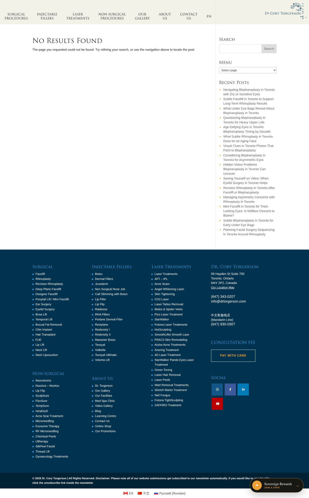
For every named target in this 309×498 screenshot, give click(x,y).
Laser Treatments (165, 274)
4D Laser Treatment (167, 355)
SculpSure (42, 395)
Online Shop (103, 426)
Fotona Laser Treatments (170, 324)
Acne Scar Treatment (49, 416)
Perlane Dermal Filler (109, 319)
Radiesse (101, 309)
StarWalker (161, 319)
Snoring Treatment (166, 350)
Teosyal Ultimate (105, 355)
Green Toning (163, 370)
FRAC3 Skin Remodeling (170, 339)
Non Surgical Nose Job (110, 289)
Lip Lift (40, 344)
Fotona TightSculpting (168, 400)
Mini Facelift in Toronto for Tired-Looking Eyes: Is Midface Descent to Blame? (248, 211)
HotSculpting (162, 329)
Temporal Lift (44, 319)
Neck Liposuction (47, 355)
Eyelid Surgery (45, 309)
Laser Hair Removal (167, 374)
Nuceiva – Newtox (47, 385)
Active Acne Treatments (169, 344)
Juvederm (101, 284)
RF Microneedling (47, 431)
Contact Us (102, 421)
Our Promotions (105, 431)
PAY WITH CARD (233, 355)
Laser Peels (162, 379)
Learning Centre (105, 416)
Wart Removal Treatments (171, 385)
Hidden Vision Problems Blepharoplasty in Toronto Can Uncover (244, 169)
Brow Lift (41, 314)
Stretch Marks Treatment (170, 390)
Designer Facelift (47, 294)
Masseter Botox (105, 339)
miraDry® (42, 411)
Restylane (101, 324)
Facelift (40, 274)
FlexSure (41, 401)
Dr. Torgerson (104, 385)
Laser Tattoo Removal (168, 304)
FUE (38, 339)
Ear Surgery (43, 304)
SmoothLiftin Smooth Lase (171, 334)
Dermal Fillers (104, 279)
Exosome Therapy (47, 426)
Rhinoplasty (43, 279)
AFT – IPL (161, 279)
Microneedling (45, 421)
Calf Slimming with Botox (111, 294)
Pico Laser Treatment (168, 314)
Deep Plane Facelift (48, 289)
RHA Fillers (102, 314)
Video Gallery (104, 405)
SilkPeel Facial (45, 446)
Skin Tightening (164, 294)
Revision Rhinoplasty (49, 284)
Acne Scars (161, 284)
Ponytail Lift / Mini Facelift (52, 299)
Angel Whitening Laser (169, 289)
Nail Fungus (162, 395)
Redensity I (102, 329)
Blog (98, 411)
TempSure (42, 405)
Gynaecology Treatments (52, 456)
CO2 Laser (161, 299)
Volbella (100, 350)
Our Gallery (102, 390)
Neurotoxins (43, 380)
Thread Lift (43, 451)
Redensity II (103, 334)
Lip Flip (40, 390)
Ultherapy (42, 441)
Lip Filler (100, 299)
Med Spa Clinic (105, 401)
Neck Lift (41, 350)
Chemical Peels (46, 436)
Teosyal (100, 344)
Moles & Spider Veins (168, 309)
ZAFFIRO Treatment (167, 405)
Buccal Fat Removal (49, 324)
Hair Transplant (45, 334)
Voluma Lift (102, 360)
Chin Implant (44, 329)
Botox (98, 274)
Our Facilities (103, 395)
